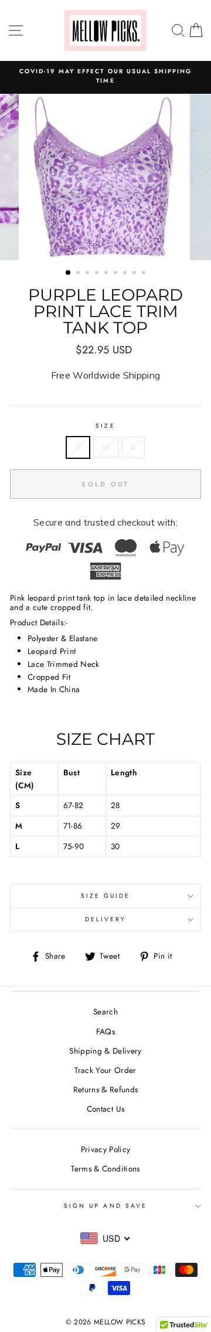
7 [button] (126, 274)
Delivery (105, 919)
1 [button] (69, 273)
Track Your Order (105, 1070)
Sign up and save (105, 1205)
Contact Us (105, 1109)
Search (105, 1011)
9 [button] (145, 274)
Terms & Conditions (105, 1168)
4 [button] (98, 274)
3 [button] (88, 274)
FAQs (105, 1031)
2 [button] (79, 274)
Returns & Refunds (105, 1089)
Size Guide (106, 895)
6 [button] (117, 274)
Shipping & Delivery (105, 1051)
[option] (105, 177)
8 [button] (135, 274)
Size (105, 425)
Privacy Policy (106, 1149)
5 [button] (107, 274)
